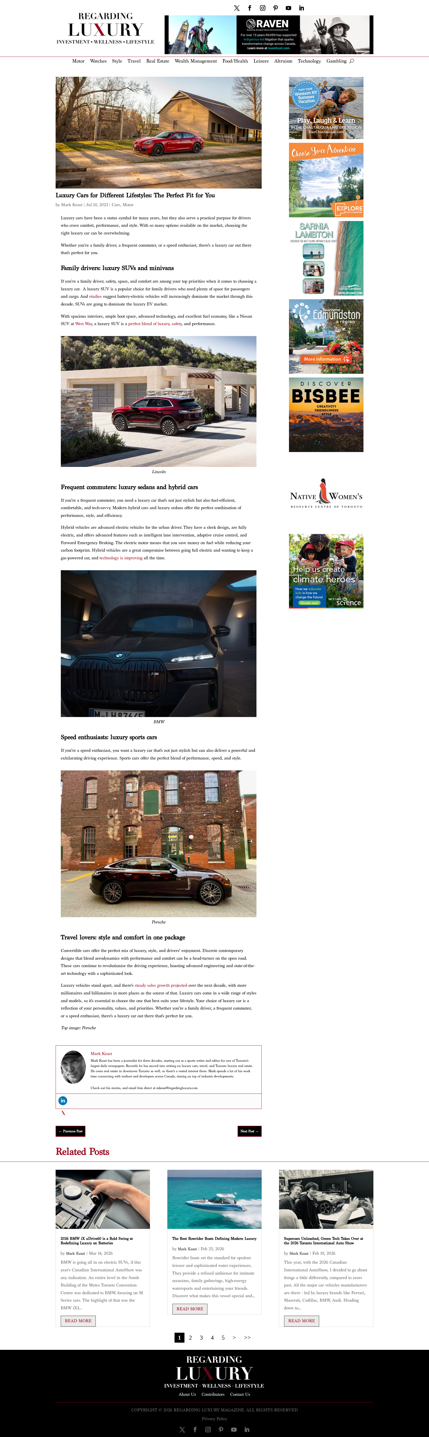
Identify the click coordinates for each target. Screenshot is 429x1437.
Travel (134, 61)
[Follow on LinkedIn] (301, 7)
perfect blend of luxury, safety (154, 323)
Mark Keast (71, 204)
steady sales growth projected (161, 985)
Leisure (261, 61)
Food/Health (235, 61)
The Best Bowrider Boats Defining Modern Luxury (214, 1238)
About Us (187, 1394)
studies (95, 296)
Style (117, 61)
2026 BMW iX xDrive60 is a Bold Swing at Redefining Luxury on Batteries (97, 1241)
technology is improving (121, 558)
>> (247, 1337)
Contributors (213, 1394)
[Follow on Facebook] (249, 7)
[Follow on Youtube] (288, 7)
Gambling (336, 61)
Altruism (283, 61)
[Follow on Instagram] (262, 7)
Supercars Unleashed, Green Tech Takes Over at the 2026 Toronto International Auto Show (323, 1241)
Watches (98, 61)
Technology (309, 61)
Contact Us (240, 1394)
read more (78, 1321)
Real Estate (157, 61)
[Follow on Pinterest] (275, 7)
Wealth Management (196, 61)
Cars (116, 204)
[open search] (351, 61)
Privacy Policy (214, 1418)
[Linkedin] (62, 1100)
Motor (78, 61)
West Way (83, 323)
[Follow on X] (236, 7)
